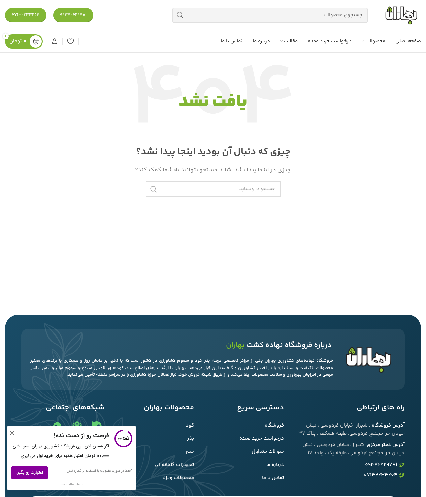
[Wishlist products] (70, 41)
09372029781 (73, 14)
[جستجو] (180, 15)
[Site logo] (401, 15)
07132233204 (26, 14)
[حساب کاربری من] (54, 41)
